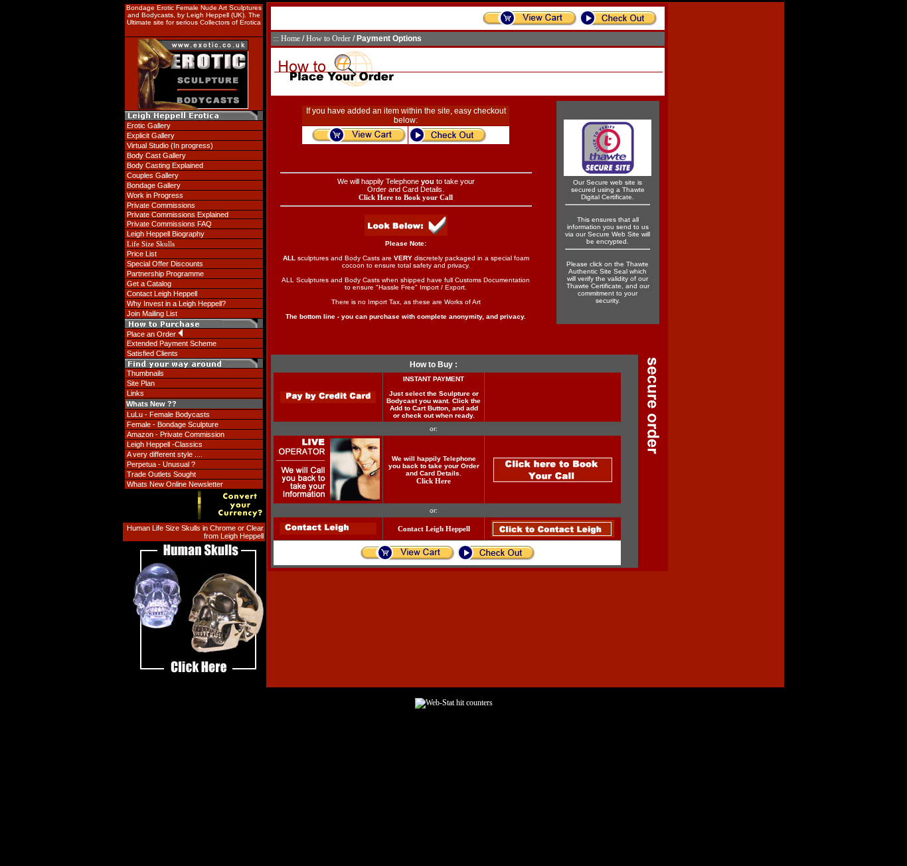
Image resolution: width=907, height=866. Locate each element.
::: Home (286, 38)
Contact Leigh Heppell (434, 529)
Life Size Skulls (151, 244)
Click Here (433, 481)
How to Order (328, 38)
